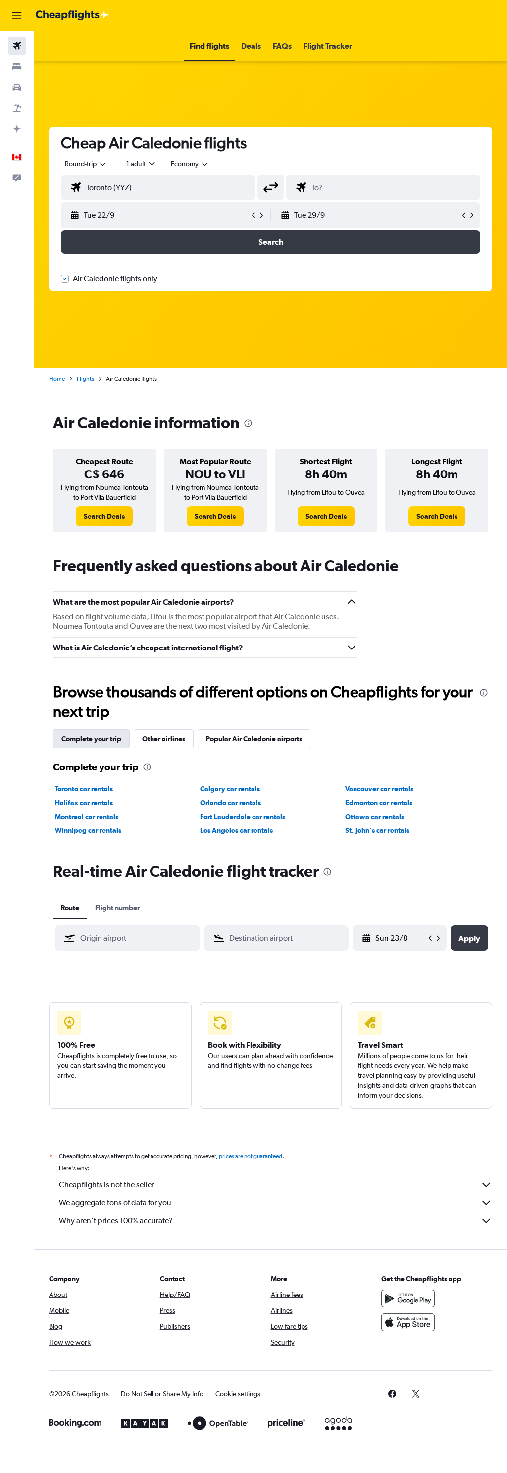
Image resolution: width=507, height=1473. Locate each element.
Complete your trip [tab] (91, 739)
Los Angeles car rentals (236, 830)
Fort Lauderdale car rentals (242, 817)
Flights (85, 378)
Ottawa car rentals (374, 817)
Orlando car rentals (230, 803)
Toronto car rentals (84, 789)
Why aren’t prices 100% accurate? (116, 1220)
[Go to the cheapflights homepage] (72, 15)
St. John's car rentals (377, 830)
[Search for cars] (17, 87)
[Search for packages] (17, 108)
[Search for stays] (17, 66)
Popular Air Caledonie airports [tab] (254, 739)
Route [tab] (70, 908)
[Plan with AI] (17, 129)
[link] (104, 516)
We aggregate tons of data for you (115, 1202)
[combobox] (190, 164)
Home (57, 378)
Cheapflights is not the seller (106, 1184)
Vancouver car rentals (379, 789)
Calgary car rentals (230, 789)
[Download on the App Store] (408, 1322)
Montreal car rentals (86, 817)
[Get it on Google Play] (408, 1298)
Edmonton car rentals (378, 803)
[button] (17, 15)
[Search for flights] (17, 46)
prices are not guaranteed (250, 1156)
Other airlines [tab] (163, 739)
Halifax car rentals (84, 803)
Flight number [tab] (117, 908)
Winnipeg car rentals (88, 830)
